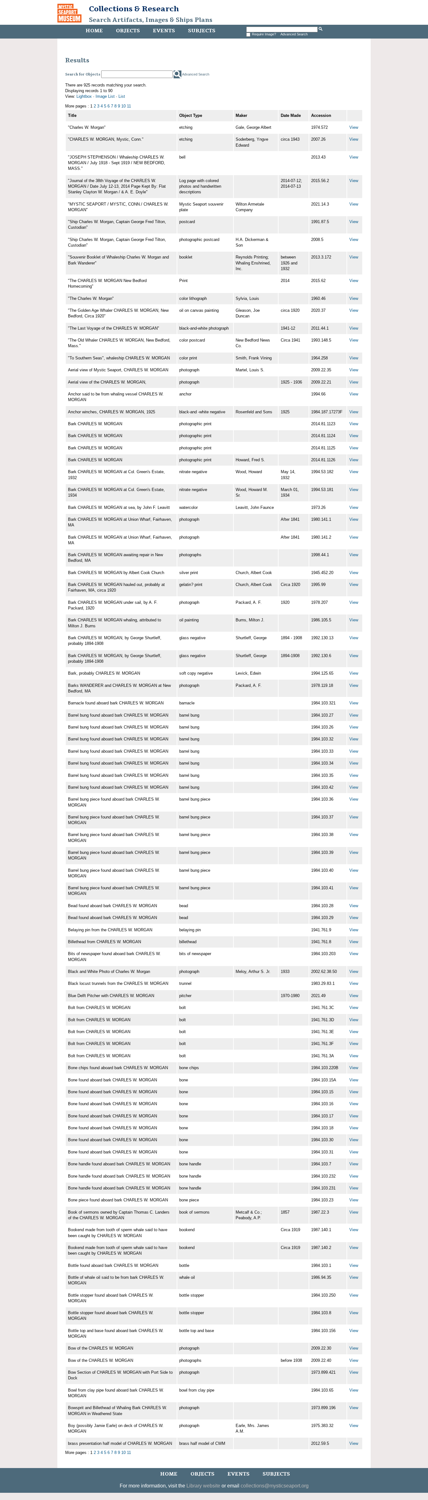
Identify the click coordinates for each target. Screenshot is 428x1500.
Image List (105, 96)
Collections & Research (134, 9)
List (121, 96)
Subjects (201, 30)
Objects (128, 30)
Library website (203, 1485)
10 (123, 106)
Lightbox (84, 96)
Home (94, 30)
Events (164, 30)
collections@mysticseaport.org (275, 1485)
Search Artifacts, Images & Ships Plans (150, 20)
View (353, 127)
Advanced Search (294, 34)
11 (129, 106)
